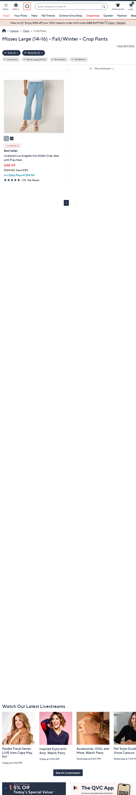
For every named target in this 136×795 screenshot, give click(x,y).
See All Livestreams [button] (68, 773)
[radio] (6, 138)
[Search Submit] (104, 6)
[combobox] (67, 6)
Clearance (92, 15)
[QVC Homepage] (4, 31)
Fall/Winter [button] (80, 59)
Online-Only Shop (70, 15)
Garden (108, 15)
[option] (68, 22)
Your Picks (20, 15)
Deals (6, 15)
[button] (5, 7)
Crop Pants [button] (12, 59)
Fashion (122, 15)
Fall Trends (48, 15)
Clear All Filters (126, 45)
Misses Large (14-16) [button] (36, 59)
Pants (26, 30)
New (34, 15)
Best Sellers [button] (60, 59)
